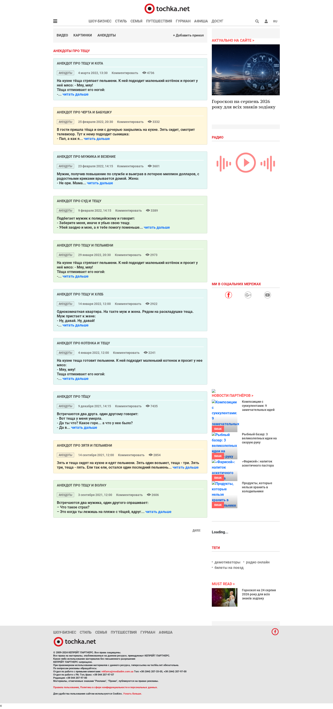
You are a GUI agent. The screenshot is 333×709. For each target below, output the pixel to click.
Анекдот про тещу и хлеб (80, 294)
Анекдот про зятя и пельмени (84, 445)
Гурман (183, 21)
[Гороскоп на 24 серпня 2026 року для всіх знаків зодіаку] (224, 597)
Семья (136, 21)
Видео (62, 35)
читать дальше (76, 94)
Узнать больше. (132, 693)
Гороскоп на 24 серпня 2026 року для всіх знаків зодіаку (259, 594)
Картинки (82, 35)
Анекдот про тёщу (73, 397)
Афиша (201, 21)
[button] (266, 21)
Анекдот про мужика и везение (86, 157)
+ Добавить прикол (188, 35)
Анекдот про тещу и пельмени (85, 245)
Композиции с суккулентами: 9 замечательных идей (258, 406)
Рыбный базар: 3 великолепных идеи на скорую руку (259, 438)
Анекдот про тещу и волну (81, 485)
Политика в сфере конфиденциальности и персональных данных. (119, 687)
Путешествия (159, 21)
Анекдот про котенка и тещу (83, 343)
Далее (196, 530)
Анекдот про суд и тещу (79, 201)
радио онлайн (258, 562)
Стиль (121, 21)
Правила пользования (66, 687)
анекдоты (65, 73)
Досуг (217, 21)
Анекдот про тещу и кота (80, 63)
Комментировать (125, 73)
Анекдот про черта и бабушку (84, 112)
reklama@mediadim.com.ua (117, 671)
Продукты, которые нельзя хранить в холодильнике (257, 487)
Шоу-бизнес (100, 21)
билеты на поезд (229, 567)
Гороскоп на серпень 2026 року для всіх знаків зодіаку (243, 104)
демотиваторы (227, 562)
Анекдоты (106, 35)
